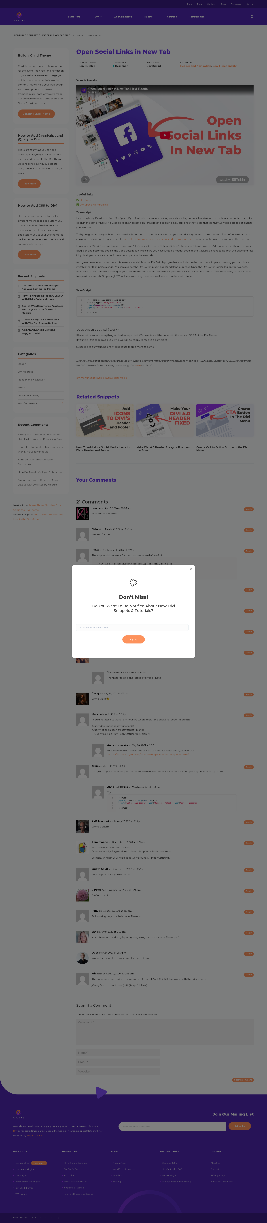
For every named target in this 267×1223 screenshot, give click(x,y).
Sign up (133, 639)
